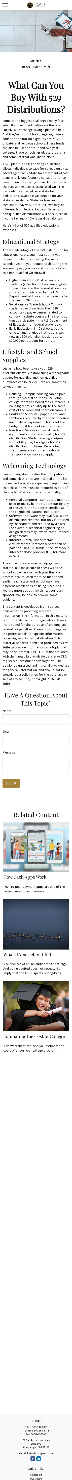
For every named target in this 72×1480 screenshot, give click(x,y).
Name (7, 711)
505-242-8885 (39, 1427)
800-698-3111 (41, 1430)
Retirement (36, 1474)
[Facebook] (32, 1458)
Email (6, 732)
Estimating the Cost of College (34, 1036)
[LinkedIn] (38, 1458)
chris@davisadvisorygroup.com (36, 1453)
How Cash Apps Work (24, 877)
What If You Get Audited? (28, 954)
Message (9, 752)
